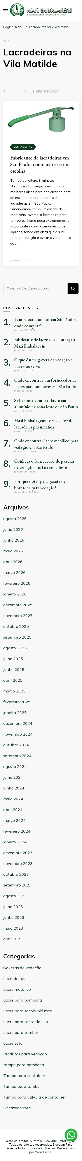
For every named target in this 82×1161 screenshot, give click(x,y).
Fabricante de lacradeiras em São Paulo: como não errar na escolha (40, 164)
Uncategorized (17, 1107)
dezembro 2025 (17, 604)
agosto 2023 (15, 895)
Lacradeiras (23, 146)
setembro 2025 (17, 637)
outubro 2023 (16, 874)
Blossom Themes (43, 1148)
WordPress (43, 1152)
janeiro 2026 (15, 594)
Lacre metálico (17, 989)
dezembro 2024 (17, 723)
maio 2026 (13, 550)
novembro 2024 (18, 734)
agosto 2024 (15, 766)
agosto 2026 (15, 518)
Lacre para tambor (20, 1032)
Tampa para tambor (22, 1086)
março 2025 (14, 691)
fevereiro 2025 (16, 701)
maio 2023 (13, 928)
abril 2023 (13, 938)
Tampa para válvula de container (34, 1097)
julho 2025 (13, 658)
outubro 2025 (16, 626)
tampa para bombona (23, 1064)
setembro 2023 (17, 885)
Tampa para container (24, 1075)
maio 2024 (13, 798)
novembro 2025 (18, 615)
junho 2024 (13, 788)
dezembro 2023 (17, 852)
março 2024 (14, 820)
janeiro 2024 (15, 841)
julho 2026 (13, 529)
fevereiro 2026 (16, 583)
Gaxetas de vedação (22, 967)
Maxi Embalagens (63, 1141)
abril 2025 (13, 680)
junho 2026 (13, 540)
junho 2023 (13, 917)
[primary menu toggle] (5, 10)
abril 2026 (13, 561)
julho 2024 (13, 777)
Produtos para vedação (25, 1054)
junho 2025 (13, 669)
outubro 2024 (16, 744)
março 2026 (14, 572)
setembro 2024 (17, 755)
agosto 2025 (15, 647)
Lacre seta (13, 1043)
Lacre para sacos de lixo (25, 1021)
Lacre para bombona (22, 1000)
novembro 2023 (18, 863)
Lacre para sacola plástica (27, 1010)
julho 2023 (13, 906)
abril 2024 (13, 809)
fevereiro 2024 (16, 831)
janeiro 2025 (15, 712)
